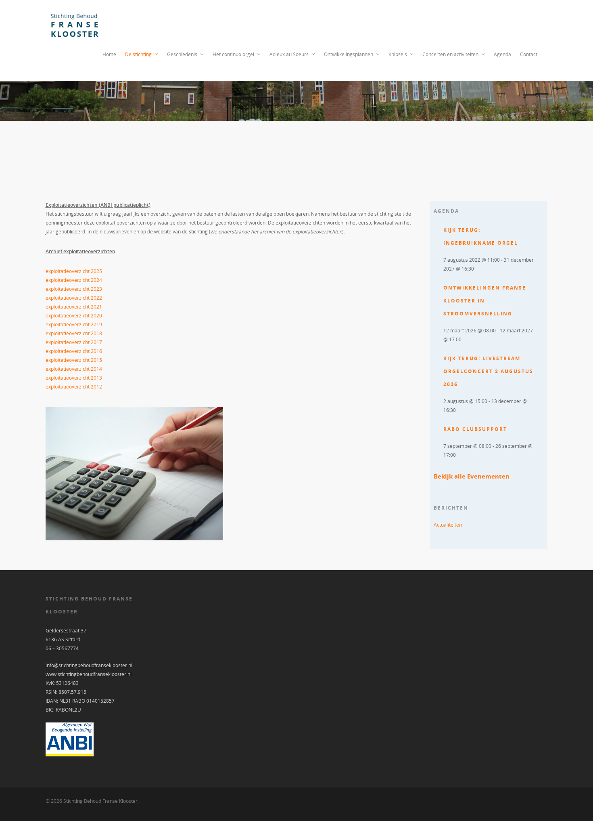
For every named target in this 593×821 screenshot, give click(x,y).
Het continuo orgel (233, 54)
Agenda (502, 54)
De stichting (138, 54)
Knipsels (397, 54)
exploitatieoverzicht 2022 (74, 297)
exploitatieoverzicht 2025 (74, 271)
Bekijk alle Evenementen (471, 476)
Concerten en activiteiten (450, 54)
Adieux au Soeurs (289, 54)
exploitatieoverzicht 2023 (74, 289)
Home (109, 54)
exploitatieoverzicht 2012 (74, 386)
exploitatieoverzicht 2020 (74, 315)
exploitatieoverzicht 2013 (74, 377)
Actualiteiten (448, 524)
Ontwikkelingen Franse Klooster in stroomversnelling (484, 300)
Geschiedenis (182, 54)
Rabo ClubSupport (475, 429)
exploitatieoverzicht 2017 (74, 342)
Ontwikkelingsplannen (348, 54)
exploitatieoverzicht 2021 (74, 306)
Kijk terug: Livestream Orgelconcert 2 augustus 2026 (488, 371)
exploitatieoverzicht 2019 (74, 324)
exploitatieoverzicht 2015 (74, 360)
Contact (528, 54)
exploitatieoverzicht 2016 (74, 351)
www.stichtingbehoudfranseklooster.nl (89, 674)
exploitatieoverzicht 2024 (74, 280)
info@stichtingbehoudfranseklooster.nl (89, 665)
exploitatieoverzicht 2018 (74, 333)
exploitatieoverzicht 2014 (74, 368)
